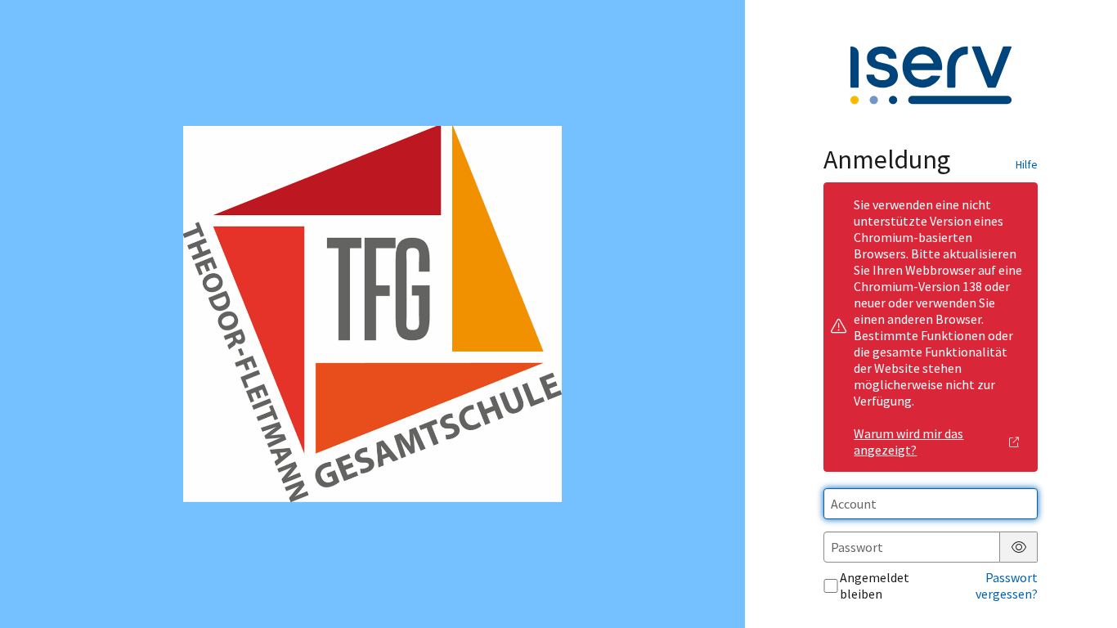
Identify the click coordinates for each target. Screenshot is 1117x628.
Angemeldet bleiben (874, 585)
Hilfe (1027, 164)
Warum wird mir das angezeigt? (908, 441)
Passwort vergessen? (1007, 585)
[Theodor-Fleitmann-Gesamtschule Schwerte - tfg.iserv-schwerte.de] (372, 314)
